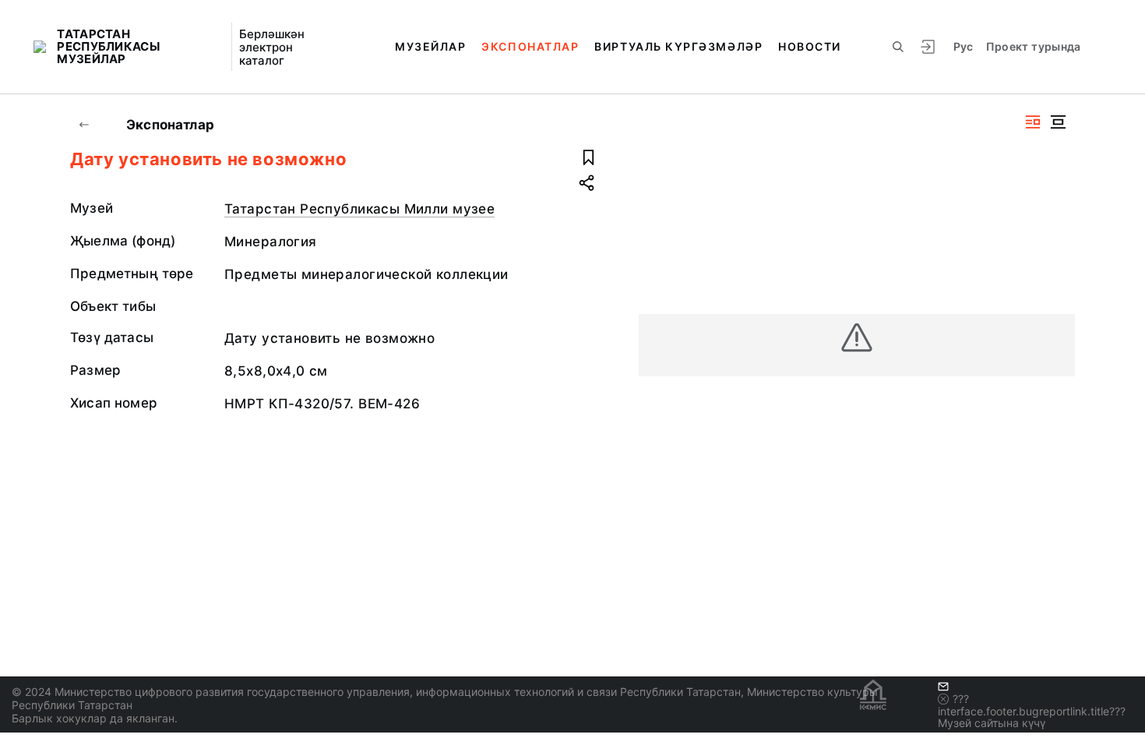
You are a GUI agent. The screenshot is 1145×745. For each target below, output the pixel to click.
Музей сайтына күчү (991, 722)
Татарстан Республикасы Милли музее (359, 209)
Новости (809, 46)
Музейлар (430, 46)
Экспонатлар (530, 46)
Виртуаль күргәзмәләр (678, 46)
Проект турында (1033, 46)
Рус (963, 46)
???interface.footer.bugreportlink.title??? (1032, 705)
